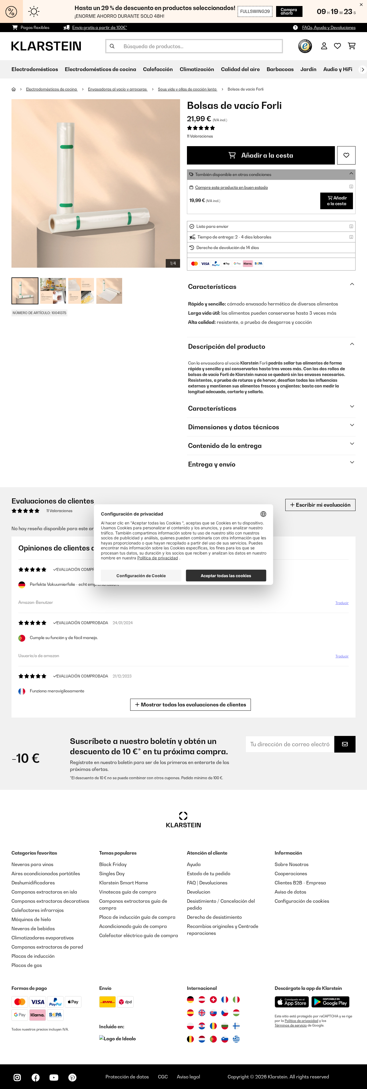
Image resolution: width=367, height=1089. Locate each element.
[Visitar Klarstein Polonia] (190, 1026)
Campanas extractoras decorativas (50, 901)
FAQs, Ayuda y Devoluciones (329, 27)
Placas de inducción (32, 956)
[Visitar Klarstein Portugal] (213, 1039)
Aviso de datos (290, 892)
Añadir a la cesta (266, 155)
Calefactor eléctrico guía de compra (138, 935)
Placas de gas (26, 965)
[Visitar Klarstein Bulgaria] (224, 1026)
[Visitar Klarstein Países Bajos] (201, 1039)
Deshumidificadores (33, 883)
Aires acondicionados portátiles (45, 873)
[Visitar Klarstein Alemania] (190, 999)
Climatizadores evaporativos (42, 938)
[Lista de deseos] (337, 46)
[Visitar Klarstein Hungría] (236, 1012)
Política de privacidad (301, 1021)
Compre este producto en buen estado (231, 187)
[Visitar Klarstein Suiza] (213, 999)
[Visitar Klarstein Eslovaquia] (213, 1012)
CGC (163, 1077)
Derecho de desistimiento (214, 917)
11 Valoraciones (200, 136)
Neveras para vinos (32, 864)
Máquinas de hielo (31, 919)
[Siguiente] (362, 69)
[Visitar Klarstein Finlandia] (236, 1026)
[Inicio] (18, 89)
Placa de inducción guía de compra (137, 917)
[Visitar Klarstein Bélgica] (190, 1039)
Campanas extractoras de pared (47, 947)
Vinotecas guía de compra (127, 892)
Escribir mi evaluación (323, 505)
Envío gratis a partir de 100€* (99, 27)
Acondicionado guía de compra (133, 926)
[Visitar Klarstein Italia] (236, 999)
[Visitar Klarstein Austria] (201, 999)
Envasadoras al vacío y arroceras (118, 89)
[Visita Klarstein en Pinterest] (72, 1077)
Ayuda (194, 864)
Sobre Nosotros (292, 864)
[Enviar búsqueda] (112, 46)
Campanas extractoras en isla (44, 892)
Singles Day (111, 873)
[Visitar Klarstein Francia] (224, 999)
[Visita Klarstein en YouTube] (54, 1077)
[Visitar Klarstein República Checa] (224, 1012)
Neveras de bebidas (33, 928)
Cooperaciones (291, 873)
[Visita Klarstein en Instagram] (17, 1077)
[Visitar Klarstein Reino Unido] (201, 1012)
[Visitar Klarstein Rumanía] (213, 1026)
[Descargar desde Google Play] (330, 1002)
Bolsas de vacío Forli (245, 89)
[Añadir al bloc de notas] (346, 155)
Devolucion (198, 892)
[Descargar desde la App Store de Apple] (292, 1002)
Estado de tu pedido (208, 873)
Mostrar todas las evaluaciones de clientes (193, 705)
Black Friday (112, 864)
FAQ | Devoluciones (207, 883)
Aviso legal (188, 1077)
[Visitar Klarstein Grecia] (236, 1039)
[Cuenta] (324, 46)
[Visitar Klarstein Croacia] (201, 1026)
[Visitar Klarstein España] (190, 1012)
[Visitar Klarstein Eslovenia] (224, 1039)
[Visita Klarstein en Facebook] (35, 1077)
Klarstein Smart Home (123, 883)
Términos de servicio (291, 1025)
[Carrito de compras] (352, 46)
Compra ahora (289, 11)
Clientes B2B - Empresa (300, 883)
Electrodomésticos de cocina (52, 89)
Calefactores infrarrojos (37, 910)
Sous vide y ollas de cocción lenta (187, 89)
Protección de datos (127, 1077)
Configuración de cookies (302, 901)
